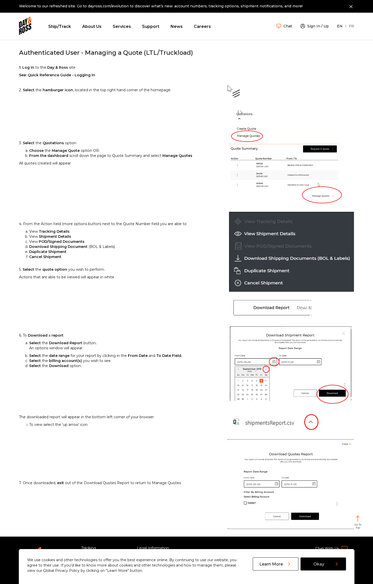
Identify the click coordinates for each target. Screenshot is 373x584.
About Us (91, 26)
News (177, 26)
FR (351, 26)
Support (150, 26)
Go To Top (357, 526)
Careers (202, 26)
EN (340, 26)
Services (122, 26)
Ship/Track (59, 26)
